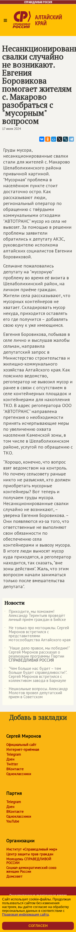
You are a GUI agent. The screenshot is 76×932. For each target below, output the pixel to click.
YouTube (12, 821)
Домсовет (14, 876)
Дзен (10, 759)
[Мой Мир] (53, 139)
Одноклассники (18, 774)
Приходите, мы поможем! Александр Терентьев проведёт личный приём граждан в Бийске (35, 615)
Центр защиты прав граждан (29, 854)
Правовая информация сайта (25, 914)
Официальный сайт (21, 744)
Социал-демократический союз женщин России (31, 869)
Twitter (12, 764)
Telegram (13, 754)
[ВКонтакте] (41, 139)
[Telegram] (71, 139)
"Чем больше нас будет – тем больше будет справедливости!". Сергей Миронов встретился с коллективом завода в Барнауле (35, 674)
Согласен (38, 926)
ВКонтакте (15, 769)
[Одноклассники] (47, 139)
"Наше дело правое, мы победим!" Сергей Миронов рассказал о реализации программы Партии (36, 654)
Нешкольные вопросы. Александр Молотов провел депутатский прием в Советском (36, 693)
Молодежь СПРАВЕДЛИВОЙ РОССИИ (28, 861)
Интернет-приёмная (22, 749)
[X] (59, 139)
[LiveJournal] (65, 139)
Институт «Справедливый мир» (31, 849)
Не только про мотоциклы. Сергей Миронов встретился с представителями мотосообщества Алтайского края (37, 634)
